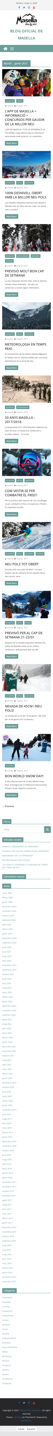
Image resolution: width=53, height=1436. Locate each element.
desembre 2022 (9, 1006)
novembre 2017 (9, 1186)
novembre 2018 (9, 1146)
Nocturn (9, 261)
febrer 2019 (7, 1132)
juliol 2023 (7, 979)
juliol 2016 (7, 1245)
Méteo (19, 183)
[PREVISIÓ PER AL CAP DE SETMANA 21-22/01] (26, 604)
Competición (8, 1315)
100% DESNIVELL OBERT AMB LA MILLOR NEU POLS (25, 195)
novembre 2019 (9, 1110)
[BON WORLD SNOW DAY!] (26, 747)
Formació (6, 1342)
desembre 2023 (9, 965)
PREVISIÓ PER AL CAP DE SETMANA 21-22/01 (24, 635)
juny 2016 (6, 1250)
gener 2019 (7, 1137)
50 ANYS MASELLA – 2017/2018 (20, 419)
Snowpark (6, 1383)
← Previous (8, 806)
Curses (5, 1320)
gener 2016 (7, 1272)
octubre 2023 (8, 974)
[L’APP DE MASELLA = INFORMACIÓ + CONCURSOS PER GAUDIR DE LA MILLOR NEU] (26, 82)
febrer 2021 (7, 1073)
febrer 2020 (7, 1100)
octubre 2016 (8, 1236)
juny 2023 (6, 983)
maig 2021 (7, 1060)
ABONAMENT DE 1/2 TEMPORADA (17, 855)
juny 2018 (6, 1155)
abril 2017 (6, 1209)
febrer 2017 (7, 1218)
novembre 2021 (9, 1051)
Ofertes (5, 1370)
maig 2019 (7, 1119)
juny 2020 (6, 1091)
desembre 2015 (9, 1277)
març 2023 (7, 992)
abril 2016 (6, 1259)
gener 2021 (7, 1078)
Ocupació (6, 1365)
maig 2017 (7, 1204)
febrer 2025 (7, 929)
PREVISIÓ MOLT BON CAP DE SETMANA (24, 273)
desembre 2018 (9, 1141)
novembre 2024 (9, 942)
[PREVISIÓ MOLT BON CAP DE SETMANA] (26, 237)
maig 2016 (7, 1254)
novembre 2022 (9, 1010)
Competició (7, 1311)
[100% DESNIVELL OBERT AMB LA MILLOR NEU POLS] (26, 164)
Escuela (5, 1333)
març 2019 (7, 1128)
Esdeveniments (22, 256)
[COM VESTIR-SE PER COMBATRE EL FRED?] (26, 462)
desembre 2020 (9, 1082)
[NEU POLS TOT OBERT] (26, 535)
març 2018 (7, 1168)
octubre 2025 (8, 915)
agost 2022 (7, 1019)
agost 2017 (7, 1200)
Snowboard (7, 1379)
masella (10, 106)
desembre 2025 (9, 906)
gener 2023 (7, 1001)
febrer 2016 (7, 1268)
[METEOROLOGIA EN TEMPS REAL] (26, 316)
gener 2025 (7, 933)
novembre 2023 (9, 969)
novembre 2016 (9, 1232)
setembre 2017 (9, 1195)
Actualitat (10, 101)
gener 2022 (7, 1042)
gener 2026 (7, 902)
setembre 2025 (9, 920)
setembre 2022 (9, 1015)
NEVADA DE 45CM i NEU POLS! (23, 708)
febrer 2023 (7, 997)
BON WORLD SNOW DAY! (24, 776)
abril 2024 (6, 960)
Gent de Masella (9, 1347)
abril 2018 (6, 1164)
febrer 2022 (7, 1037)
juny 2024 (6, 951)
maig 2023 (7, 988)
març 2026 (7, 893)
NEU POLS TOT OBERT (22, 564)
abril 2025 (6, 924)
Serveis (19, 101)
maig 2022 (7, 1024)
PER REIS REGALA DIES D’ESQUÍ (16, 860)
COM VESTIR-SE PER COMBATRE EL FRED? (21, 492)
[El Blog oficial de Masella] (5, 48)
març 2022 (7, 1033)
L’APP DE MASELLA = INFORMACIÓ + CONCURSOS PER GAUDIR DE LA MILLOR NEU (24, 117)
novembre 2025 (9, 911)
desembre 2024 (9, 938)
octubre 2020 (8, 1087)
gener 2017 (7, 1222)
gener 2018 (7, 1177)
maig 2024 (7, 956)
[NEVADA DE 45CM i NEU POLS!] (26, 677)
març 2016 (7, 1263)
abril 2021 (6, 1064)
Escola (5, 1329)
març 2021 (7, 1069)
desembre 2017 (9, 1182)
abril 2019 (6, 1123)
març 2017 (7, 1213)
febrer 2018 (7, 1173)
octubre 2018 (8, 1150)
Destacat (6, 1324)
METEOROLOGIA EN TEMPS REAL (25, 346)
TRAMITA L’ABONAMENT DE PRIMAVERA (20, 846)
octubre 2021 (8, 1055)
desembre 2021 (9, 1046)
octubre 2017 (8, 1191)
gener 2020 (7, 1105)
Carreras (6, 1306)
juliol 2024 (7, 947)
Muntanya (29, 183)
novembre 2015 (9, 1281)
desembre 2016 (9, 1227)
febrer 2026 (7, 897)
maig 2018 (7, 1159)
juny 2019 (6, 1114)
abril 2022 (6, 1028)
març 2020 (7, 1096)
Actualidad (7, 1297)
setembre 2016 (9, 1241)
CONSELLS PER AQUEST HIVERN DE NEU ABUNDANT (25, 851)
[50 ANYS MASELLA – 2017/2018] (26, 389)
